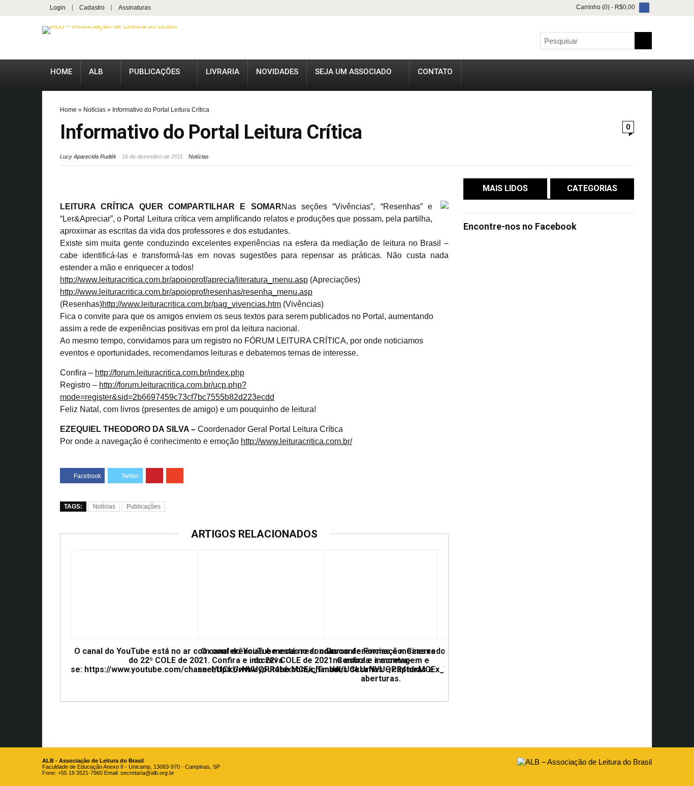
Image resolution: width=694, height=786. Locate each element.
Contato (435, 71)
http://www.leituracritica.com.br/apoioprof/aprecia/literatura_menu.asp (184, 279)
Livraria (222, 71)
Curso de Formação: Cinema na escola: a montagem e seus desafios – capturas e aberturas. (380, 665)
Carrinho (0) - (605, 7)
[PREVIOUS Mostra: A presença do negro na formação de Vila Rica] (10, 367)
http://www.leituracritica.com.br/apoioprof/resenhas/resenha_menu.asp (186, 292)
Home (61, 71)
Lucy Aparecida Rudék (88, 156)
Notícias (94, 109)
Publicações (154, 71)
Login (58, 7)
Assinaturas (134, 7)
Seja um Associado (353, 71)
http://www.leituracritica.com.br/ (296, 441)
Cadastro (92, 7)
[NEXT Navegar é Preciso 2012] (684, 367)
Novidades (277, 71)
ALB (96, 71)
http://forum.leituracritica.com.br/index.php (169, 372)
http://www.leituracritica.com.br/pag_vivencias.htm (191, 304)
